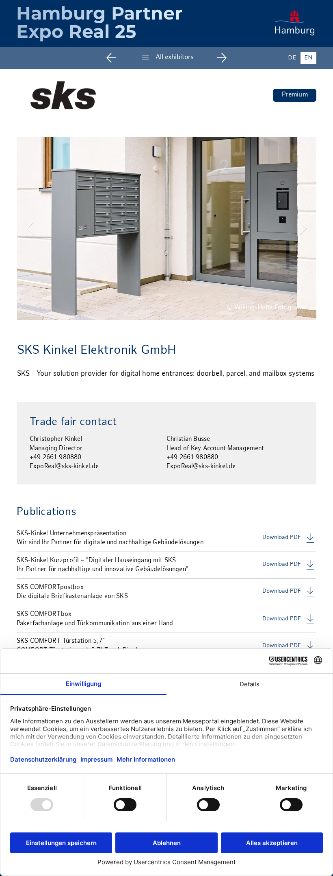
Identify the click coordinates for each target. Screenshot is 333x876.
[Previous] (117, 58)
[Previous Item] (30, 229)
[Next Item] (303, 229)
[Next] (215, 58)
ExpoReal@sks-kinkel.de (64, 466)
